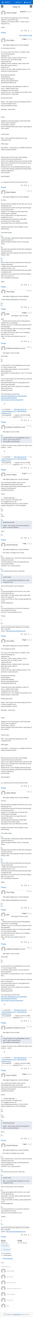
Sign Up (28, 2)
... (2, 236)
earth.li (7, 2)
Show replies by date (25, 35)
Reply (4, 32)
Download (6, 1249)
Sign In (19, 2)
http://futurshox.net (20, 409)
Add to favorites (8, 1258)
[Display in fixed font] (28, 31)
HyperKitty (17, 1314)
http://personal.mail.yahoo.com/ (16, 631)
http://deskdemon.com (9, 411)
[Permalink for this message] (31, 31)
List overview (5, 1245)
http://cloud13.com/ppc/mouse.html (12, 400)
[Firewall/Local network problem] (2, 6)
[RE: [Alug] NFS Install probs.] (31, 6)
